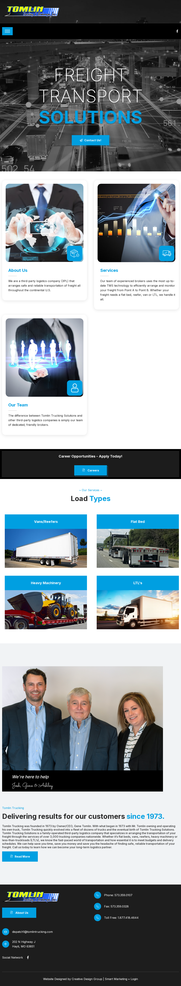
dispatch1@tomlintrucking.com (32, 932)
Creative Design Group (87, 979)
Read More (22, 856)
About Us (21, 912)
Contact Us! (92, 140)
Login (134, 979)
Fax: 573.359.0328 (116, 906)
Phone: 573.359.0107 (118, 895)
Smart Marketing (116, 979)
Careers (93, 470)
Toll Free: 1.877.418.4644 (121, 917)
